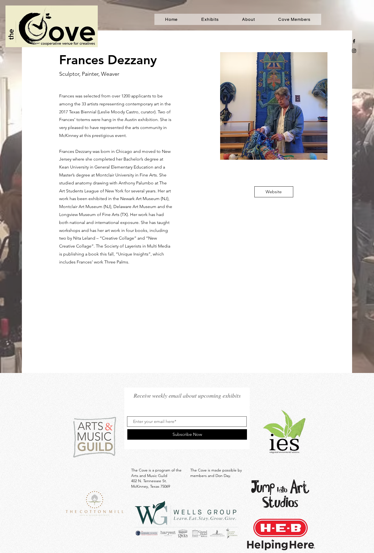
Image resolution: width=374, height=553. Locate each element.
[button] (273, 191)
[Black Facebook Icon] (354, 41)
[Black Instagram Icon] (354, 51)
